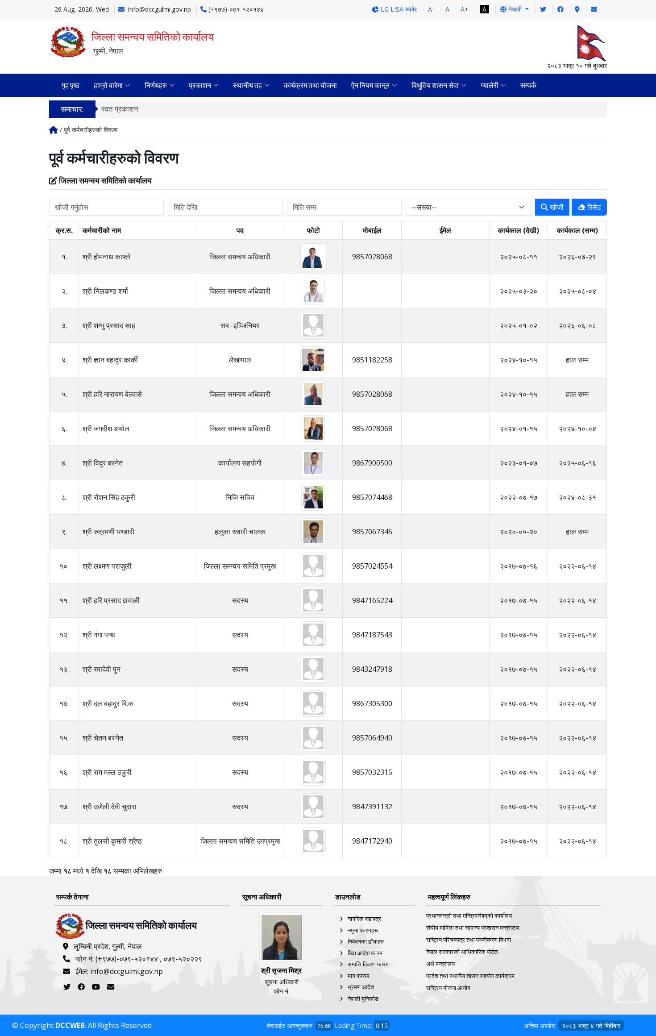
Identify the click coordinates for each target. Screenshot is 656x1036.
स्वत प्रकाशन (119, 109)
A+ (465, 9)
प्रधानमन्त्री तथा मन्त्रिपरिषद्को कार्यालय (469, 916)
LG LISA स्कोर (398, 9)
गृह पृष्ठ (70, 85)
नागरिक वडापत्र (364, 919)
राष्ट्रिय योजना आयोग (448, 988)
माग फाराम (359, 976)
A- (431, 9)
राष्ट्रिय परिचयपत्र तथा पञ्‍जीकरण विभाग (468, 940)
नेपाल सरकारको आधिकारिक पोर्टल (462, 952)
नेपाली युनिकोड (363, 998)
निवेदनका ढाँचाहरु (366, 941)
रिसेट (593, 207)
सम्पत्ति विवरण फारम (368, 964)
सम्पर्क (528, 85)
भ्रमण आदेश (361, 987)
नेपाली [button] (515, 9)
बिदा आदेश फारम (365, 953)
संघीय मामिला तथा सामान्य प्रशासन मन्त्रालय (472, 928)
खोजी (556, 207)
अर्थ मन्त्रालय (440, 964)
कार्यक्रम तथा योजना (310, 85)
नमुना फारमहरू (363, 930)
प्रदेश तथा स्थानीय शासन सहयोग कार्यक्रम (470, 976)
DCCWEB (70, 1025)
